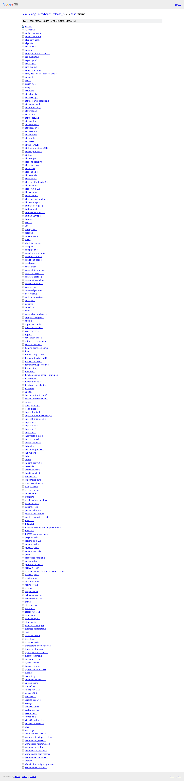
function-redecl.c (33, 381)
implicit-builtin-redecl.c (35, 419)
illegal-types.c (31, 408)
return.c (28, 588)
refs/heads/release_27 (51, 14)
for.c (27, 351)
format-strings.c (32, 368)
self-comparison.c (33, 595)
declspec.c (30, 300)
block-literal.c (31, 175)
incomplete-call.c (33, 439)
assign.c (28, 87)
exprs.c (28, 334)
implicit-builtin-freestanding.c (38, 415)
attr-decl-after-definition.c (37, 100)
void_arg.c (29, 730)
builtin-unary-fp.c (33, 215)
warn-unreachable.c (34, 747)
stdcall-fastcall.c (32, 611)
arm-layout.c (31, 67)
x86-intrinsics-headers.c (36, 767)
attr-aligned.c (31, 94)
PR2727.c (29, 520)
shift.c (28, 601)
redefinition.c (31, 578)
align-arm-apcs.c (32, 40)
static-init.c (30, 608)
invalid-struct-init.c (33, 473)
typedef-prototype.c (34, 659)
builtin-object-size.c (34, 205)
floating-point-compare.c (36, 348)
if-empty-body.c (32, 405)
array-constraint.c (33, 70)
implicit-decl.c (31, 425)
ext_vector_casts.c (33, 337)
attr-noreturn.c (32, 124)
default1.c (29, 307)
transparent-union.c (34, 649)
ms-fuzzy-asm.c (32, 490)
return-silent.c (31, 584)
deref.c (28, 310)
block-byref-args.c (33, 165)
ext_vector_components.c (37, 341)
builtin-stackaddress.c (35, 212)
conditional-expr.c (33, 259)
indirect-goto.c (32, 446)
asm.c (28, 80)
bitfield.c (29, 155)
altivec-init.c (30, 46)
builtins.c (29, 219)
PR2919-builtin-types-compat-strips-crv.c (44, 527)
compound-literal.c (33, 256)
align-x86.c (30, 43)
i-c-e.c (28, 402)
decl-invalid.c (31, 293)
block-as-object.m (33, 161)
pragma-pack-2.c (33, 537)
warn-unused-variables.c (36, 757)
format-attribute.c (33, 361)
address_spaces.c (33, 36)
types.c (28, 672)
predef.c (29, 554)
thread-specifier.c (33, 642)
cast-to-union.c (32, 236)
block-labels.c (31, 171)
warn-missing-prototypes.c (37, 743)
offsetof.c (29, 496)
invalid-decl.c (31, 466)
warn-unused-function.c (36, 750)
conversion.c (31, 287)
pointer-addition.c (33, 510)
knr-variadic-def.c (33, 479)
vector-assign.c (32, 710)
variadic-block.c (32, 706)
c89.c (27, 226)
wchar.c (28, 760)
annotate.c (30, 50)
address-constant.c (34, 33)
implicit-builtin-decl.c (34, 412)
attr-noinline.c (31, 121)
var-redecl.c (30, 696)
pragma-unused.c (33, 551)
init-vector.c (30, 452)
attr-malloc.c (31, 111)
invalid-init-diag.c (32, 469)
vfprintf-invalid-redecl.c (35, 720)
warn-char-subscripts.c (35, 733)
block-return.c (31, 195)
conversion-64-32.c (34, 283)
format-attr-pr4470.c (34, 354)
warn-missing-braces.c (35, 740)
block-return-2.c (32, 188)
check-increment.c (33, 243)
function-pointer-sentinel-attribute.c (41, 375)
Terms (33, 776)
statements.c (31, 605)
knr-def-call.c (31, 476)
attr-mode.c (30, 114)
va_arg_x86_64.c (32, 693)
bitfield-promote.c (33, 151)
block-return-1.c (32, 185)
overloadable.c (32, 503)
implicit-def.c (31, 429)
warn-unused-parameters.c (37, 754)
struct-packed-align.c (34, 625)
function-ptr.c (31, 378)
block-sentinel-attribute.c (36, 199)
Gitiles (17, 776)
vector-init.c (30, 716)
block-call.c (30, 168)
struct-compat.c (32, 618)
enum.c (28, 320)
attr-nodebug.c (32, 117)
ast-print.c (29, 90)
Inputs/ (28, 26)
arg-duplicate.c (32, 56)
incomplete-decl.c (33, 442)
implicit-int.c (30, 432)
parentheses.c (31, 506)
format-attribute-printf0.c (36, 358)
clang (32, 14)
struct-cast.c (31, 615)
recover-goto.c (32, 574)
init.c (27, 456)
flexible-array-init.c (33, 344)
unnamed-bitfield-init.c (35, 679)
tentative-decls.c (32, 635)
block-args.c (30, 158)
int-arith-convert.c (33, 463)
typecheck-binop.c (33, 655)
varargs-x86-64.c (33, 700)
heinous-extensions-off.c (36, 395)
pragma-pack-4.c (33, 544)
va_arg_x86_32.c (32, 689)
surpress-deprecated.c (35, 628)
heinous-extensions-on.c (36, 398)
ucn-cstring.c (31, 676)
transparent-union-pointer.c (38, 645)
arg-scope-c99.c (32, 60)
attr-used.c (30, 138)
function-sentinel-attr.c (35, 385)
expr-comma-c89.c (34, 327)
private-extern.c (32, 561)
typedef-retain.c (32, 666)
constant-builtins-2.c (34, 273)
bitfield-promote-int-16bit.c (37, 148)
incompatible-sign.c (34, 435)
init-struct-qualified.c (34, 449)
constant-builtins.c (33, 276)
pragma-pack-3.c (33, 540)
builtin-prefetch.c (33, 209)
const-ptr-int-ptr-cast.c (35, 270)
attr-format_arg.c (33, 107)
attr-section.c (31, 131)
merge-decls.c (31, 486)
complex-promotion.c (35, 253)
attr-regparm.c (32, 127)
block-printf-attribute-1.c (36, 182)
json (179, 776)
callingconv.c (31, 229)
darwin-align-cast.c (33, 290)
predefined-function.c (35, 557)
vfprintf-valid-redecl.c (34, 723)
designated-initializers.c (36, 314)
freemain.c (30, 371)
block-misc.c (31, 178)
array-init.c (30, 77)
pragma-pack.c (32, 547)
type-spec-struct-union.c (36, 652)
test (73, 14)
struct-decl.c (30, 622)
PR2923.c (29, 530)
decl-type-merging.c (34, 297)
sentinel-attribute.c (33, 598)
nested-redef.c (32, 493)
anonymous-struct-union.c (37, 53)
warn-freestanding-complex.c (38, 737)
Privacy (25, 776)
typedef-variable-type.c (35, 669)
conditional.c (31, 263)
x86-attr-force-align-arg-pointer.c (40, 764)
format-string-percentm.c (37, 364)
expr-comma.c (32, 331)
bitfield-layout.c (32, 144)
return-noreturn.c (33, 581)
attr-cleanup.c (31, 97)
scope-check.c (31, 591)
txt (172, 776)
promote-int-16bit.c (34, 564)
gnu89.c (28, 391)
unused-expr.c (31, 683)
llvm (24, 14)
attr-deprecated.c (33, 104)
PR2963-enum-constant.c (37, 534)
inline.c (28, 459)
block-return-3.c (32, 192)
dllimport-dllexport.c (34, 317)
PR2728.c (29, 523)
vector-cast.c (31, 713)
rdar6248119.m (32, 567)
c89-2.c (28, 222)
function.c (29, 388)
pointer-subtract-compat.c (37, 517)
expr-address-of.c (33, 324)
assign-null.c (30, 83)
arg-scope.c (30, 63)
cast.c (27, 239)
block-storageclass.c (34, 202)
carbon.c (29, 232)
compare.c (30, 246)
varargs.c (29, 703)
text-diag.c (30, 639)
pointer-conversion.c (34, 513)
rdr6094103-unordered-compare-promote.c (45, 571)
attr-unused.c (31, 134)
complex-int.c (31, 249)
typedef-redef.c (32, 662)
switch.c (28, 632)
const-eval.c (30, 266)
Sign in (178, 4)
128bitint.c (30, 29)
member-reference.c (34, 483)
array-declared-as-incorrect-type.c (40, 73)
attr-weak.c (30, 141)
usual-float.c (31, 686)
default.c (29, 304)
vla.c (27, 727)
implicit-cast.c (31, 422)
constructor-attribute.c (35, 280)
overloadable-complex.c (36, 500)
